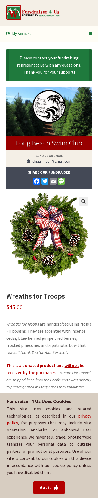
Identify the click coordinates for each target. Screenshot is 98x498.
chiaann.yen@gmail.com (50, 161)
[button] (83, 201)
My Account (21, 33)
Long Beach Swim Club (49, 142)
